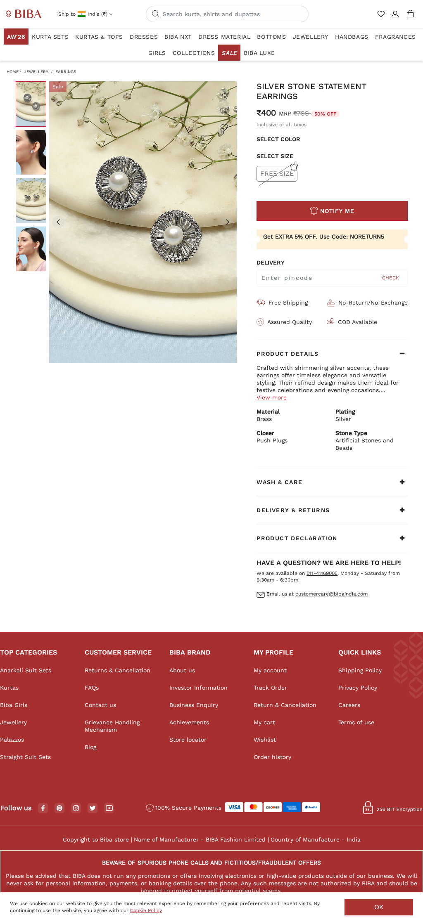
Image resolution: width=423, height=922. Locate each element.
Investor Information (198, 687)
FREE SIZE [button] (277, 173)
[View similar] (224, 110)
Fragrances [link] (395, 36)
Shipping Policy (360, 670)
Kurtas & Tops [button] (99, 36)
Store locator (188, 739)
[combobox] (227, 14)
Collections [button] (194, 53)
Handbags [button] (351, 36)
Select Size (275, 156)
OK (379, 907)
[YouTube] (109, 808)
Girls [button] (157, 53)
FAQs (92, 687)
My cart (264, 722)
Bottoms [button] (271, 36)
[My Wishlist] (382, 17)
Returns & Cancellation (117, 670)
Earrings (65, 71)
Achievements (189, 722)
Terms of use (356, 722)
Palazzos (12, 739)
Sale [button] (229, 53)
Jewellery (36, 71)
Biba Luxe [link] (259, 53)
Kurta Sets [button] (50, 36)
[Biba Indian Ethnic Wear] (23, 14)
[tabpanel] (143, 222)
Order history (272, 757)
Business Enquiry (193, 705)
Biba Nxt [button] (178, 36)
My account (270, 670)
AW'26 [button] (16, 36)
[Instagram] (76, 808)
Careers (349, 705)
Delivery (271, 262)
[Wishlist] (224, 127)
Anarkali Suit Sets (25, 670)
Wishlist (265, 739)
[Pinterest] (59, 808)
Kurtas (9, 687)
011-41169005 (322, 573)
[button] (395, 17)
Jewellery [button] (310, 36)
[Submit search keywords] (155, 14)
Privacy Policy (357, 687)
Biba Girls (13, 705)
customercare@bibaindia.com (331, 594)
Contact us (100, 705)
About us (182, 670)
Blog (90, 747)
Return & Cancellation (285, 705)
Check (390, 278)
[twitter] (92, 808)
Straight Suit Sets (25, 757)
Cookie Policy (146, 910)
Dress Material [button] (224, 36)
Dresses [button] (144, 36)
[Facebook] (43, 808)
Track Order (270, 687)
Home (13, 71)
